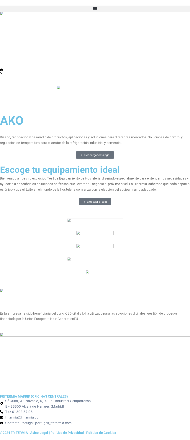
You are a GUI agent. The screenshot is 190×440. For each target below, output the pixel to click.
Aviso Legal (39, 433)
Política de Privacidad (67, 433)
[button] (95, 9)
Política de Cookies (101, 433)
